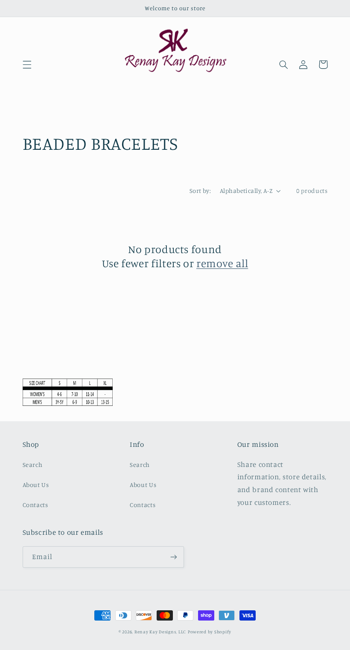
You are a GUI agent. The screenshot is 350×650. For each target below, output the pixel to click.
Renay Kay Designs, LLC (160, 631)
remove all (222, 263)
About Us (36, 484)
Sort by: (200, 190)
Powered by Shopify (209, 631)
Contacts (35, 504)
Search (33, 464)
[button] (27, 64)
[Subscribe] (173, 556)
